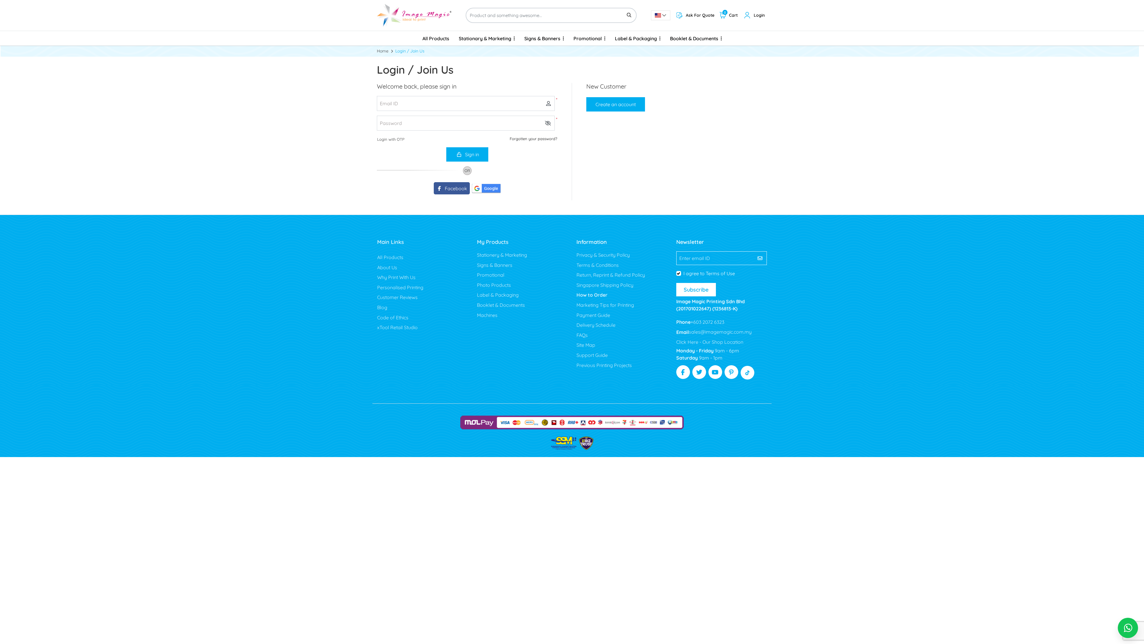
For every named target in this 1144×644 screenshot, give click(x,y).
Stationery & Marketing (502, 255)
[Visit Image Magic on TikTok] (747, 373)
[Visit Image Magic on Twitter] (699, 372)
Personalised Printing (400, 287)
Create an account (616, 104)
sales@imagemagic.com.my (720, 332)
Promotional (490, 275)
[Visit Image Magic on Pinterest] (731, 372)
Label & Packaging (498, 295)
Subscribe (696, 289)
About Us (387, 267)
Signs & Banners (494, 265)
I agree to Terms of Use (709, 273)
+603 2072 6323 (707, 322)
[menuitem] (436, 38)
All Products (390, 257)
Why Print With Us (396, 277)
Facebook (454, 188)
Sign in (471, 154)
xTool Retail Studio (397, 327)
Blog (382, 307)
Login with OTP (391, 139)
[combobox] (660, 15)
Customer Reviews (397, 297)
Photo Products (494, 285)
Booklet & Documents (501, 305)
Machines (487, 315)
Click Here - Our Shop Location (709, 342)
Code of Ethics (392, 318)
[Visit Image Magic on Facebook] (683, 372)
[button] (548, 123)
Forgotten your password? (533, 138)
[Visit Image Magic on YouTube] (715, 372)
